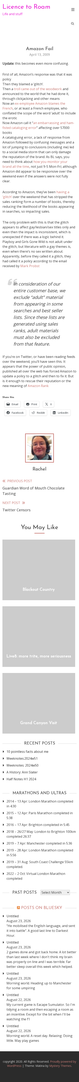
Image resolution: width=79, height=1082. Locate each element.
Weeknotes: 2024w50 (22, 765)
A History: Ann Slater (22, 772)
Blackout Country (39, 590)
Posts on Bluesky (41, 908)
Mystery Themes (60, 1066)
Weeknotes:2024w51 (22, 758)
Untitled (12, 916)
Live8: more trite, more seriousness (38, 656)
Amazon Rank (38, 386)
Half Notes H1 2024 (21, 779)
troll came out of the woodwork (38, 89)
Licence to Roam (26, 7)
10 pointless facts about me (27, 751)
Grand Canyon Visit (38, 723)
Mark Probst (30, 266)
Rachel (39, 469)
